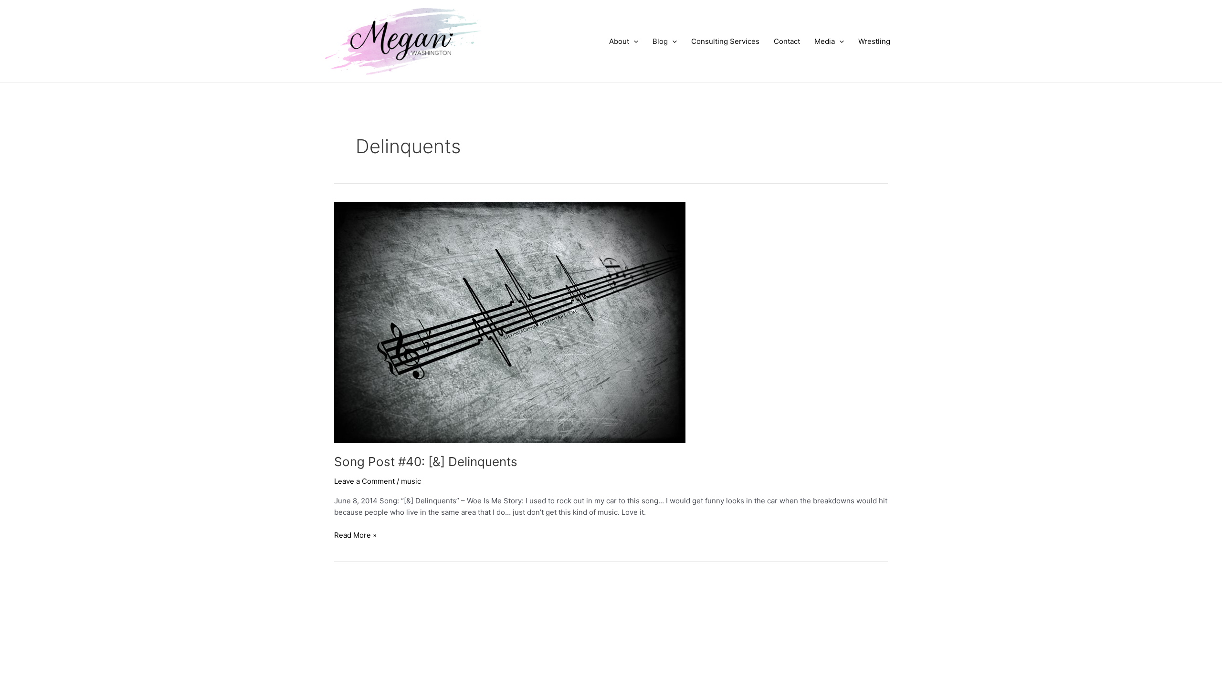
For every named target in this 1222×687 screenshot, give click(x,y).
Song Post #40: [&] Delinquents (425, 461)
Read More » (355, 535)
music (411, 481)
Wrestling (874, 41)
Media (824, 41)
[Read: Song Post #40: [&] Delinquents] (509, 321)
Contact (787, 41)
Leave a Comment (364, 481)
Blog (660, 41)
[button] (633, 41)
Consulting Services (725, 41)
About (619, 41)
